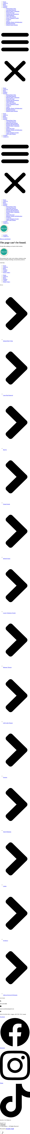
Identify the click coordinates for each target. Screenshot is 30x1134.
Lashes (8, 20)
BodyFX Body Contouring (12, 11)
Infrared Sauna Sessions (12, 25)
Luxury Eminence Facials (12, 18)
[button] (15, 56)
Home (4, 1)
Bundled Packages (10, 23)
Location (5, 135)
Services (5, 7)
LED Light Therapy (11, 16)
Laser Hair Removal (11, 10)
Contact (5, 271)
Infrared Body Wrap (11, 8)
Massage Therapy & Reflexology (14, 22)
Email (1, 1123)
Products (5, 6)
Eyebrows (8, 19)
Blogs (4, 4)
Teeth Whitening (10, 15)
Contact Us (6, 136)
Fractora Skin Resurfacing (12, 14)
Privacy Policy (6, 272)
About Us (5, 3)
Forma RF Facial (10, 12)
